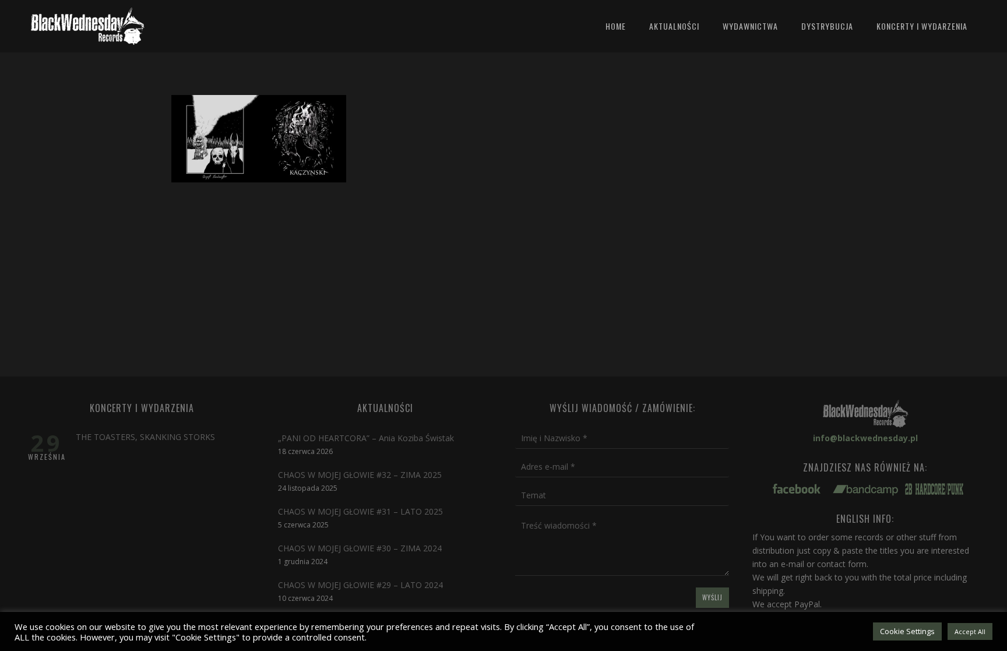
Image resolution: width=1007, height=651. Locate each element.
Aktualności (674, 26)
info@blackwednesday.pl (865, 438)
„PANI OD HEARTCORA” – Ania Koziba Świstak (366, 438)
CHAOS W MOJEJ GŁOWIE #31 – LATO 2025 (360, 511)
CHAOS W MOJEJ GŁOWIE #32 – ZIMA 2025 (360, 474)
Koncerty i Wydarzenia (921, 26)
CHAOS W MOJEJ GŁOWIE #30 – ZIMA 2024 (360, 548)
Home (615, 26)
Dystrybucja (827, 26)
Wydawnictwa (750, 26)
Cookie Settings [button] (907, 631)
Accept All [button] (970, 631)
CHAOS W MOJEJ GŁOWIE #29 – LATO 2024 (360, 584)
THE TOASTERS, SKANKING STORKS (145, 436)
